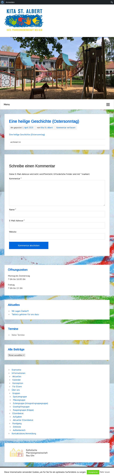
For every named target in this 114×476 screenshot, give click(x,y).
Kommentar (15, 178)
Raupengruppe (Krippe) (23, 409)
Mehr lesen (105, 472)
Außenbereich (19, 430)
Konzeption (17, 383)
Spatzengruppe (20, 396)
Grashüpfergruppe (21, 406)
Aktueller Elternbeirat (23, 420)
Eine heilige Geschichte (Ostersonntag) (27, 134)
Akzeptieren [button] (93, 472)
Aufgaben (17, 416)
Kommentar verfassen (65, 127)
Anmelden (10, 2)
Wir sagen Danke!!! (20, 311)
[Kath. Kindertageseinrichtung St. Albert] (24, 20)
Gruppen (16, 393)
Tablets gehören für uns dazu (25, 314)
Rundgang (17, 423)
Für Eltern (17, 386)
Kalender (16, 379)
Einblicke (17, 426)
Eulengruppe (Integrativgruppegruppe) (30, 403)
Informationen (18, 373)
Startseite (16, 369)
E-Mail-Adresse (17, 220)
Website (12, 232)
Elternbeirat (18, 413)
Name (12, 209)
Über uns (16, 389)
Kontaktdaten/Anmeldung (24, 433)
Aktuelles (16, 376)
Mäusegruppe (19, 399)
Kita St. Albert (47, 127)
